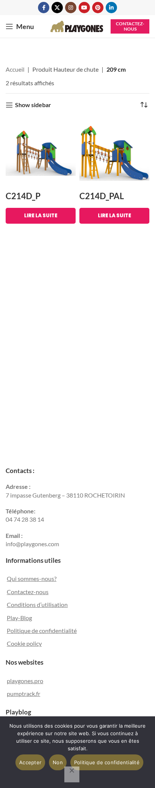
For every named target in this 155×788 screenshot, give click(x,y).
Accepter (30, 762)
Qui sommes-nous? (31, 578)
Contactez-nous (130, 26)
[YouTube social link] (84, 7)
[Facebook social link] (43, 7)
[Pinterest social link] (97, 7)
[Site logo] (76, 25)
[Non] (71, 774)
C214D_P (23, 196)
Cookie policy (24, 643)
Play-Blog (19, 617)
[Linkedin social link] (111, 7)
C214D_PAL (101, 196)
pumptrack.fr (23, 693)
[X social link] (57, 7)
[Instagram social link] (70, 7)
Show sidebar (33, 105)
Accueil (15, 69)
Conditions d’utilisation (37, 604)
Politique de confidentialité (42, 630)
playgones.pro (25, 680)
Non (58, 762)
